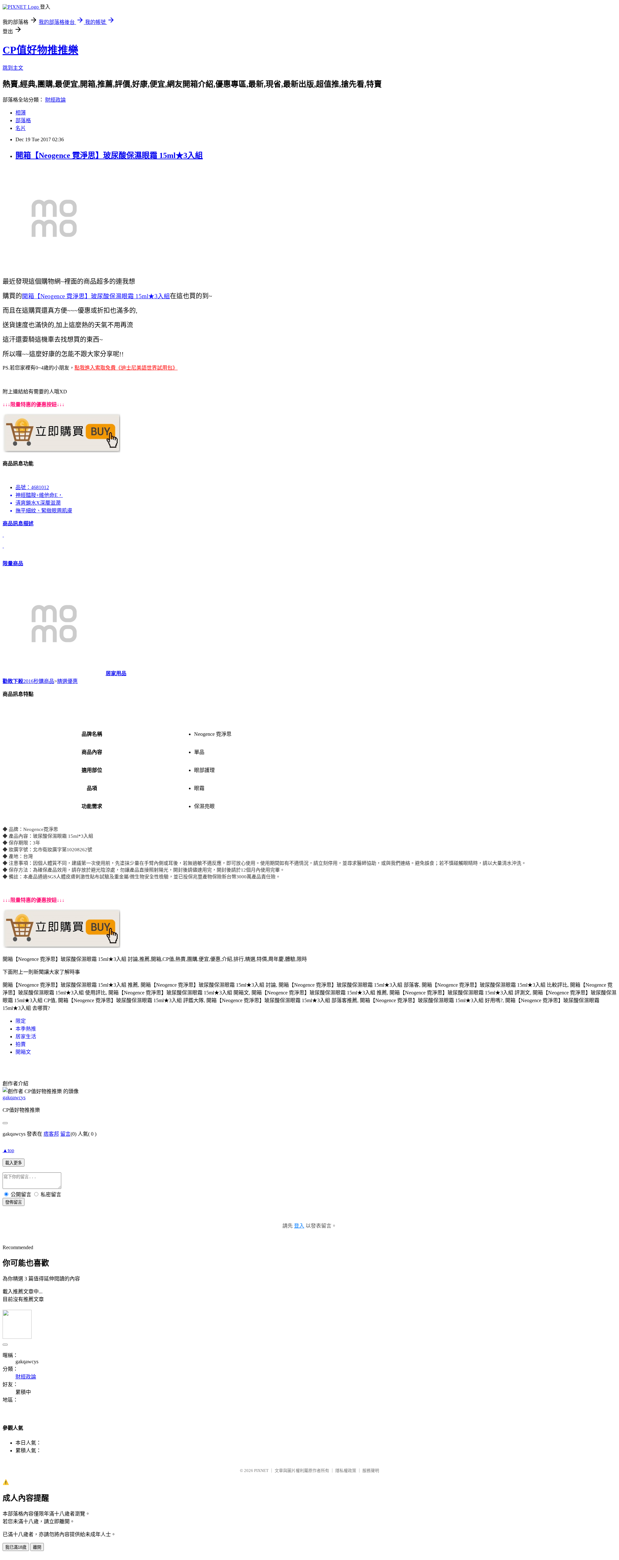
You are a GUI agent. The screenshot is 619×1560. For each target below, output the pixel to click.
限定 (20, 1021)
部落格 (23, 120)
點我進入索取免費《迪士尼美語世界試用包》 (126, 367)
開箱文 (23, 1052)
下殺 (18, 681)
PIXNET (261, 1470)
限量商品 (13, 563)
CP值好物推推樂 (40, 50)
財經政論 (55, 100)
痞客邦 (51, 1134)
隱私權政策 (345, 1470)
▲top (8, 1150)
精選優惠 (67, 681)
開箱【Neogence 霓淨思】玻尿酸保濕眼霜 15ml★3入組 (109, 155)
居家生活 (25, 1036)
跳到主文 (13, 68)
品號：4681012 (32, 487)
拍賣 (20, 1044)
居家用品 (116, 673)
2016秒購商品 (38, 681)
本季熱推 (25, 1029)
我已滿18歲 (15, 1547)
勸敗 (8, 681)
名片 (20, 128)
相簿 (20, 112)
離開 (37, 1547)
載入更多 (13, 1162)
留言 (65, 1134)
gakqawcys (14, 1097)
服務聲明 (370, 1470)
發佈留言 (13, 1202)
